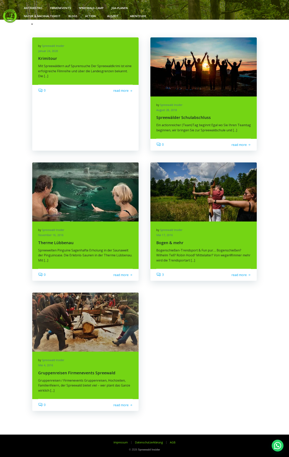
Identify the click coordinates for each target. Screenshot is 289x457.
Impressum (120, 442)
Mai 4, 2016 (45, 365)
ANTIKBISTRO (33, 8)
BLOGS (72, 16)
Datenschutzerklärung (149, 442)
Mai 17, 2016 (164, 235)
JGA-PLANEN (119, 8)
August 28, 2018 (166, 110)
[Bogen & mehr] (203, 192)
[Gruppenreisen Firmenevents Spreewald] (85, 322)
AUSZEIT (113, 16)
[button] (277, 445)
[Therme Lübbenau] (85, 192)
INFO (27, 24)
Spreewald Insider (53, 46)
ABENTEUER (138, 16)
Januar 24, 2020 (48, 51)
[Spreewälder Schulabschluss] (203, 66)
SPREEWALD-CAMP (91, 8)
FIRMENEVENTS (60, 8)
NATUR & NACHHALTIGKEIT (42, 16)
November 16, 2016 (51, 235)
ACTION (90, 16)
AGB (173, 442)
